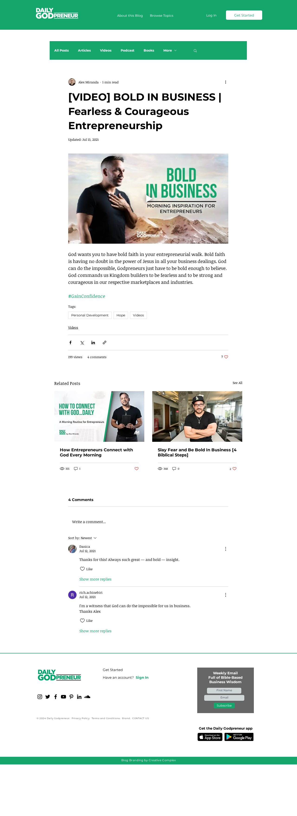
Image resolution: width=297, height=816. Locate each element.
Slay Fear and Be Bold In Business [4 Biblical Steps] (197, 452)
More (167, 50)
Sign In (142, 677)
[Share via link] (104, 342)
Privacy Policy (80, 718)
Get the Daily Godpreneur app (225, 728)
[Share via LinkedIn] (93, 342)
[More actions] (225, 82)
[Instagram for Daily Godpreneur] (40, 697)
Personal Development (90, 315)
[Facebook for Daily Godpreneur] (55, 697)
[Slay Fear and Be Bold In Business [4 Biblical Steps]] (197, 416)
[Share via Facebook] (70, 342)
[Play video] (148, 199)
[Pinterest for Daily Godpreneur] (71, 697)
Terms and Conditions (106, 718)
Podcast (127, 50)
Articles (84, 50)
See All (237, 382)
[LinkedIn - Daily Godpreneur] (79, 697)
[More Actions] (225, 549)
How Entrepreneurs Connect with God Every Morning (96, 452)
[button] (161, 16)
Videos (105, 50)
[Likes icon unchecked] (82, 569)
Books (149, 50)
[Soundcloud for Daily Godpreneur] (87, 697)
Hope (120, 315)
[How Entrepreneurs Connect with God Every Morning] (99, 416)
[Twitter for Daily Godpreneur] (48, 697)
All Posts (61, 50)
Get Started (113, 670)
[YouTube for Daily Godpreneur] (63, 697)
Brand (126, 718)
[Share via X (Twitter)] (82, 342)
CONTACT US (140, 718)
